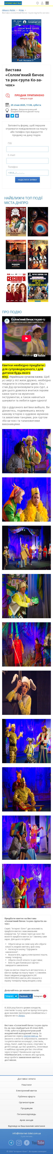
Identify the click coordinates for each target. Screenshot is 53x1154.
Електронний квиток (26, 1090)
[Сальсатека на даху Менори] (38, 254)
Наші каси (26, 1084)
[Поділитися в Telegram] (17, 116)
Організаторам (26, 1102)
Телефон (13, 166)
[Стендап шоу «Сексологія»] (16, 287)
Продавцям (27, 1108)
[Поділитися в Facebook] (7, 116)
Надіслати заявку (27, 180)
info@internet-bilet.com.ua (26, 1133)
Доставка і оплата (26, 1078)
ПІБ (10, 143)
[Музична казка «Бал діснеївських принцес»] (16, 221)
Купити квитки (16, 232)
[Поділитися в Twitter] (12, 116)
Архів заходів (26, 1120)
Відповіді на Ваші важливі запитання (26, 1126)
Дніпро (21, 1015)
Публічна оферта (26, 1096)
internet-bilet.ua (31, 1036)
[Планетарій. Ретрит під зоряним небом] (38, 221)
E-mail (11, 155)
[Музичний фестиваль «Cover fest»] (16, 254)
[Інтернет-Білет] (13, 3)
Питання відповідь (26, 1114)
